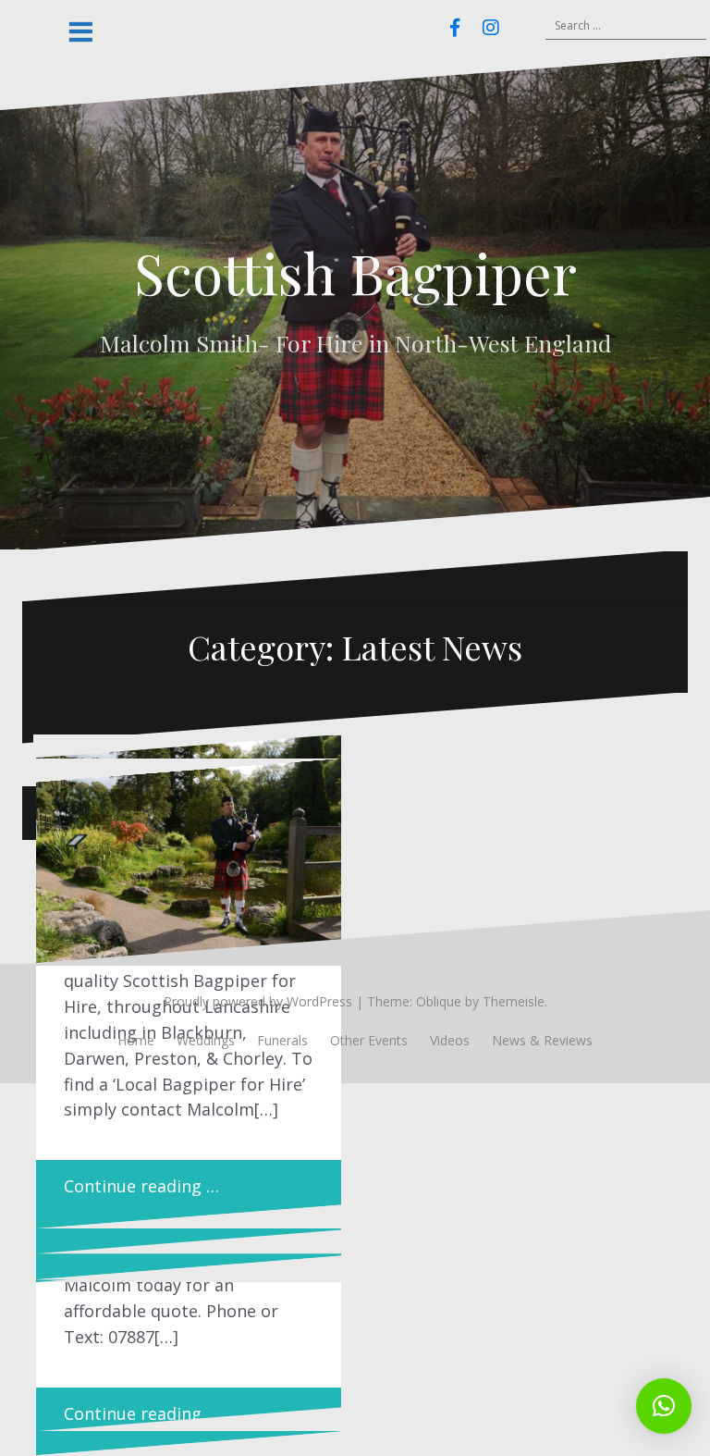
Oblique (438, 1001)
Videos (450, 1040)
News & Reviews (542, 1040)
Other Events (369, 1040)
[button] (664, 1406)
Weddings (206, 1040)
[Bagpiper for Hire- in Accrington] (188, 861)
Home (135, 1040)
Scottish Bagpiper (355, 272)
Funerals (282, 1040)
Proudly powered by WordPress (258, 1001)
